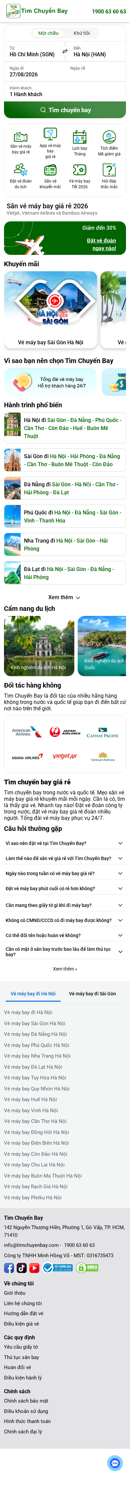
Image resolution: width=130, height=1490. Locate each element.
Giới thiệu (14, 1293)
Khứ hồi (82, 33)
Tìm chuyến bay (70, 110)
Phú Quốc (106, 420)
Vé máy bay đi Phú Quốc (50, 342)
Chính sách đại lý (23, 1432)
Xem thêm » (65, 969)
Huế (78, 428)
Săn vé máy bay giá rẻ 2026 (47, 206)
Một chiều (48, 33)
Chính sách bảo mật (26, 1401)
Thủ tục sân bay (21, 1357)
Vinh (29, 520)
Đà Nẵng (80, 420)
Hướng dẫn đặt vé (23, 1313)
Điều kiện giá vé (21, 1324)
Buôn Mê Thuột (69, 464)
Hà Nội (58, 456)
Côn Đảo (58, 428)
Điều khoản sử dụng (26, 1411)
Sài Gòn (56, 420)
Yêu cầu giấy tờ (21, 1347)
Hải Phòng (82, 456)
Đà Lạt (61, 492)
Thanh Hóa (52, 520)
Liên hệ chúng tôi (23, 1303)
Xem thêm (60, 597)
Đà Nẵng (109, 456)
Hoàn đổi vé (17, 1367)
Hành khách (21, 88)
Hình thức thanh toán (27, 1421)
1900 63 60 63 (109, 11)
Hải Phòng (36, 492)
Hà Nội (83, 484)
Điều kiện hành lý (23, 1378)
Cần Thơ (34, 428)
